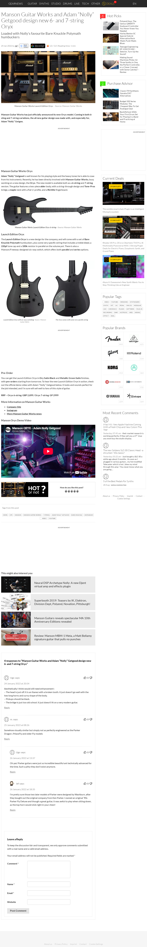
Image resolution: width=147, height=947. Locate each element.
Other (95, 3)
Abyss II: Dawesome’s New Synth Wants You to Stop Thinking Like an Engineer (123, 272)
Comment (13, 863)
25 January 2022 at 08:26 (16, 725)
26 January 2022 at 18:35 (22, 789)
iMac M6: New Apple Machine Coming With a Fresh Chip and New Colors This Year (122, 427)
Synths (44, 3)
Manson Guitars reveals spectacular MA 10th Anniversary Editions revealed (62, 619)
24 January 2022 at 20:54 (16, 683)
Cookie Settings (123, 498)
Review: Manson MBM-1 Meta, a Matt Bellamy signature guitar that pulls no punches (63, 637)
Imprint (130, 496)
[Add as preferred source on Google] (38, 46)
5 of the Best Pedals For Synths (118, 481)
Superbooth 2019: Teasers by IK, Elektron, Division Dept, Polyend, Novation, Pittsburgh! (62, 602)
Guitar (32, 3)
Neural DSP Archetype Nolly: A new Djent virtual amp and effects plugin (60, 584)
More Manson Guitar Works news (24, 413)
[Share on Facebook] (79, 508)
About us (106, 496)
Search (142, 3)
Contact (139, 496)
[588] (113, 353)
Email (10, 893)
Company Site (14, 406)
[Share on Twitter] (89, 508)
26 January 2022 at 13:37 (22, 758)
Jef (16, 46)
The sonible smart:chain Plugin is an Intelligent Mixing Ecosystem (123, 199)
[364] (134, 367)
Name (10, 884)
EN (135, 3)
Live (77, 3)
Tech (85, 3)
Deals (110, 3)
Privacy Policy (118, 496)
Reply (7, 707)
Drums (67, 3)
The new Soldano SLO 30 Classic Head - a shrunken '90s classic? (123, 451)
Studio (56, 3)
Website (11, 902)
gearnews (15, 3)
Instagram (12, 410)
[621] (134, 339)
